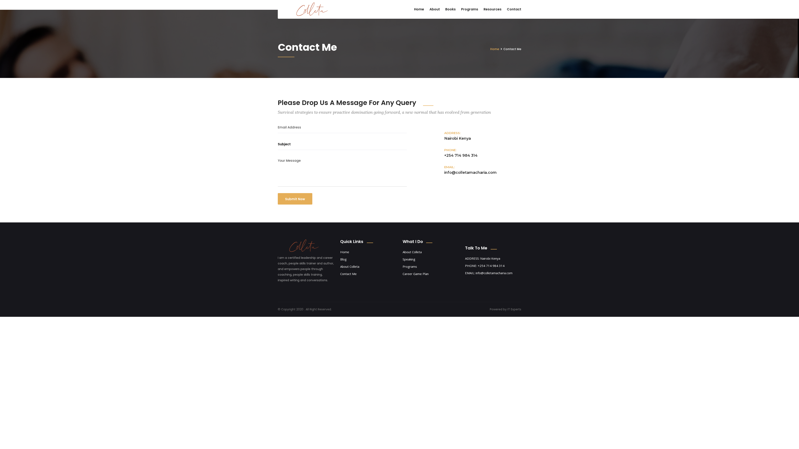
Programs (469, 9)
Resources (492, 9)
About (434, 9)
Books (450, 9)
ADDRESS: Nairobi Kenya (482, 258)
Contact (514, 9)
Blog (343, 259)
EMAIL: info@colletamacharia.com (488, 273)
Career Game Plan (416, 274)
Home (419, 9)
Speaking (409, 259)
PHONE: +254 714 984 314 (485, 266)
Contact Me (348, 274)
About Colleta (349, 266)
